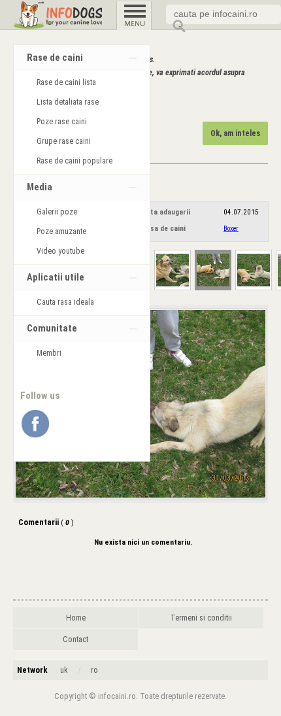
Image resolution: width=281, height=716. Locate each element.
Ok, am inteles (235, 133)
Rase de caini (55, 57)
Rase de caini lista (66, 82)
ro (94, 670)
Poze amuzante (61, 231)
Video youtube (60, 251)
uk (64, 670)
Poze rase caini (62, 121)
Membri (49, 353)
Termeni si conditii (201, 617)
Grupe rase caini (64, 141)
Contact (75, 639)
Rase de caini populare (74, 160)
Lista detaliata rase (68, 102)
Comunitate (52, 328)
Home (76, 617)
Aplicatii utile (55, 277)
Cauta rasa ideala (65, 302)
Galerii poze (57, 211)
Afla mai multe (87, 105)
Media (39, 187)
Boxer (231, 228)
